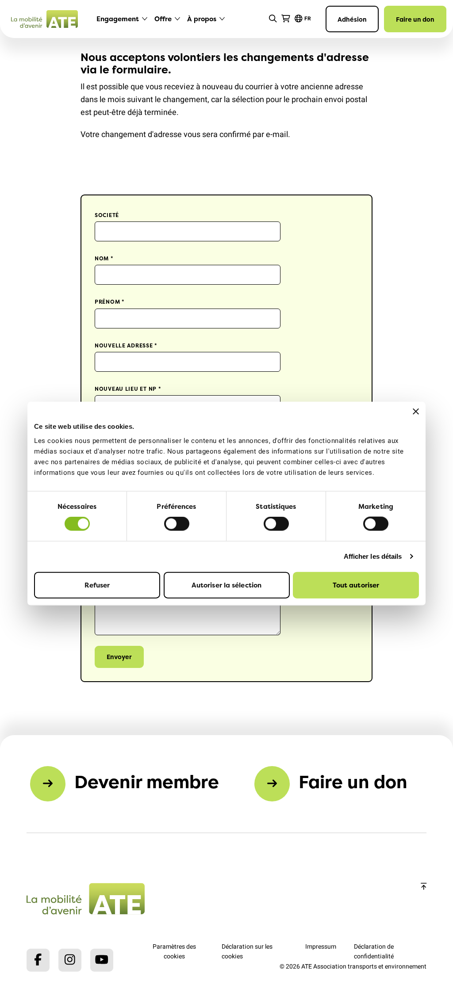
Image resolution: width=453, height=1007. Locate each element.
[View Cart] (285, 19)
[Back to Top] (424, 887)
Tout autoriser (356, 584)
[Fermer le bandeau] (416, 411)
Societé (107, 215)
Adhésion (352, 19)
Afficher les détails (373, 556)
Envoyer (119, 656)
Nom (104, 258)
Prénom (110, 301)
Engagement (117, 18)
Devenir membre (146, 782)
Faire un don (415, 19)
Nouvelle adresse (126, 345)
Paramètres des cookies (174, 951)
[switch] (176, 524)
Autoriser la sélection (226, 584)
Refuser (97, 584)
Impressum (320, 946)
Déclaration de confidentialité (374, 951)
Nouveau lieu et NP (128, 389)
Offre (163, 18)
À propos (201, 18)
